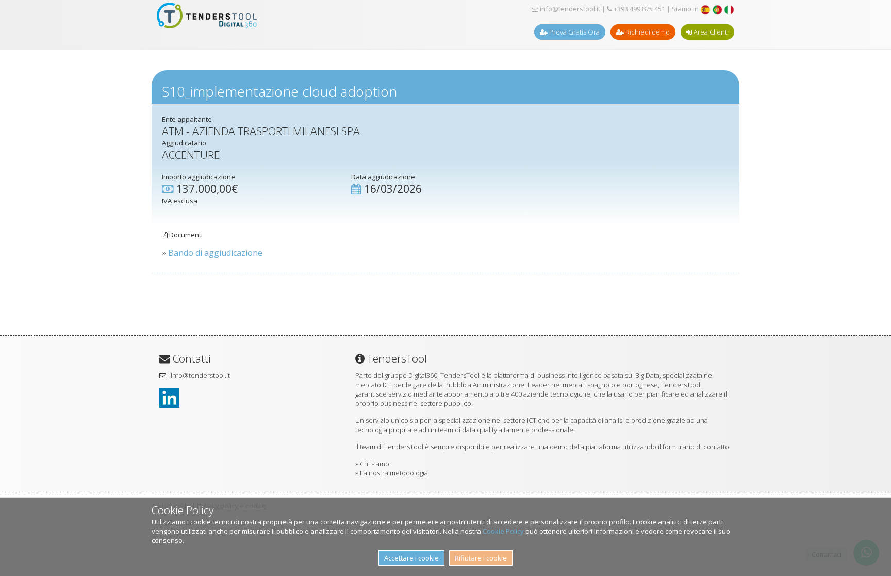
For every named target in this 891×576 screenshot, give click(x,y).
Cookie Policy (503, 531)
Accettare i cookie (411, 558)
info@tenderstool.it (569, 8)
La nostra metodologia (394, 473)
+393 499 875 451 (638, 8)
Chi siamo (374, 463)
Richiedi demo (647, 32)
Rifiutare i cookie (481, 558)
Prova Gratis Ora (574, 32)
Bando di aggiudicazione (215, 252)
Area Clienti (710, 32)
